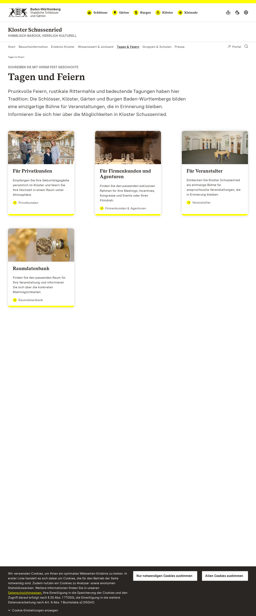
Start (11, 47)
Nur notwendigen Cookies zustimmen (164, 576)
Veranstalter (201, 202)
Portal (236, 47)
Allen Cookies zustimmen (224, 576)
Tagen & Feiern (128, 47)
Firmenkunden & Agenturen (125, 208)
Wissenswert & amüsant (96, 47)
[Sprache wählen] (246, 12)
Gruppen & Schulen (156, 47)
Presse (180, 47)
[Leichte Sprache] (228, 12)
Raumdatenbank (30, 300)
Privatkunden (28, 203)
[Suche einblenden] (246, 46)
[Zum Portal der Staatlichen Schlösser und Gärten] (34, 12)
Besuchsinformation (33, 47)
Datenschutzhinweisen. (25, 593)
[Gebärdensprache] (237, 12)
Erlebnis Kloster (63, 47)
